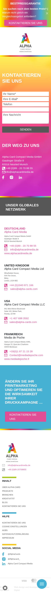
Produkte (7, 491)
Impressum (8, 538)
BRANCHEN (7, 495)
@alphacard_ (14, 559)
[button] (5, 588)
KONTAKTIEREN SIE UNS (25, 23)
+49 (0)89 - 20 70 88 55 (19, 168)
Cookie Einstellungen (14, 526)
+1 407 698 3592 (19, 318)
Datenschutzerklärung (15, 534)
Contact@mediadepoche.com (26, 355)
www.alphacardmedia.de (18, 253)
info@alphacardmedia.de (19, 172)
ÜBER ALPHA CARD (11, 487)
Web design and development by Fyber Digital (31, 588)
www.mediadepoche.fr (16, 359)
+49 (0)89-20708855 (17, 469)
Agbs (5, 530)
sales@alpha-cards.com (23, 289)
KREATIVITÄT (8, 498)
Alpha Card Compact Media (20, 563)
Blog (5, 502)
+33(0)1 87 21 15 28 (21, 351)
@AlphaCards (14, 554)
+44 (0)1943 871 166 (21, 285)
